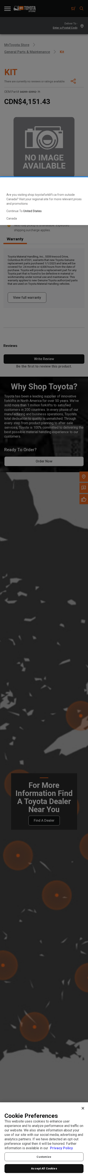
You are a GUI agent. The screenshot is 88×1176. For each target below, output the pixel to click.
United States (32, 211)
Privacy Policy (61, 1148)
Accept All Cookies (44, 1168)
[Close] (83, 1108)
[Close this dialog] (78, 184)
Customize (44, 1156)
